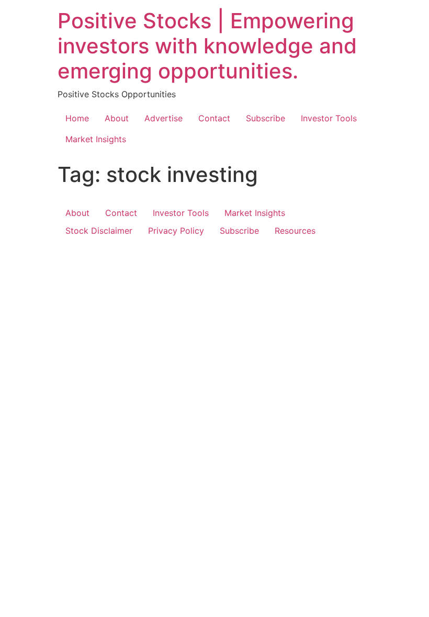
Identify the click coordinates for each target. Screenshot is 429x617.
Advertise (163, 118)
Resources (295, 230)
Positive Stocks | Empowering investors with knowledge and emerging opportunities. (207, 46)
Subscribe (265, 118)
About (117, 118)
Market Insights (95, 139)
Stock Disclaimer (98, 230)
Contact (214, 118)
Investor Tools (329, 118)
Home (77, 118)
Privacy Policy (176, 230)
